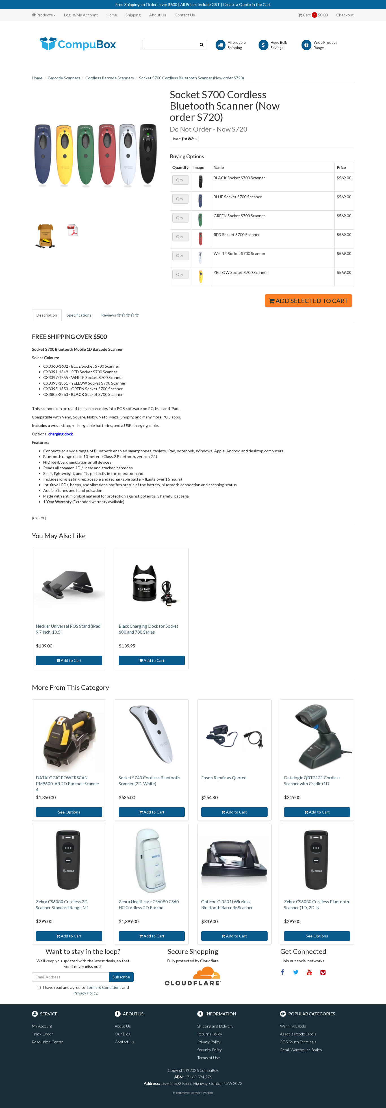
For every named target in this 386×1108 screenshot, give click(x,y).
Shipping (133, 14)
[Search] (201, 44)
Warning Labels (293, 1026)
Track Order (42, 1033)
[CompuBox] (83, 44)
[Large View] (45, 237)
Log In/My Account (81, 14)
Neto (209, 1092)
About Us (157, 14)
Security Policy (209, 1049)
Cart (315, 14)
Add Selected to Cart (311, 300)
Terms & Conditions (104, 987)
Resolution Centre (48, 1041)
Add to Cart (71, 660)
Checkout (345, 14)
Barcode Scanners (64, 77)
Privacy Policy (85, 993)
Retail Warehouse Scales (301, 1049)
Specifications (79, 315)
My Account (42, 1026)
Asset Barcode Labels (298, 1033)
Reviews (109, 315)
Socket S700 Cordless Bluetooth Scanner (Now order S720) (191, 77)
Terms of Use (208, 1057)
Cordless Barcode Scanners (109, 77)
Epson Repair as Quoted (223, 777)
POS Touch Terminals (298, 1041)
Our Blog (122, 1033)
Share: (177, 139)
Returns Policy (209, 1033)
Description (46, 315)
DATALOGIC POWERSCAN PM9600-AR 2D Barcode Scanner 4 (67, 783)
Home (112, 14)
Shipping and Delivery (215, 1026)
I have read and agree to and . (86, 990)
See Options (69, 812)
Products (44, 14)
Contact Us (185, 14)
